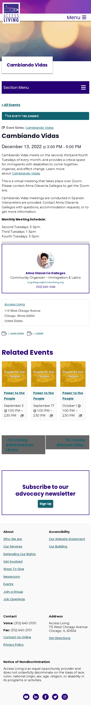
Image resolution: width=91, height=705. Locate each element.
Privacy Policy (13, 645)
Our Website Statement (67, 539)
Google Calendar (17, 333)
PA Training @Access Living (71, 442)
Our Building (58, 546)
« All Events (11, 105)
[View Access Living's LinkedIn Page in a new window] (36, 697)
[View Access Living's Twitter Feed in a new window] (55, 697)
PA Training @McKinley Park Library (19, 445)
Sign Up (45, 504)
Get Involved (12, 561)
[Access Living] (11, 21)
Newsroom (11, 576)
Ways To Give (13, 569)
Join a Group (13, 592)
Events (8, 584)
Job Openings (14, 599)
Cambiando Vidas (26, 173)
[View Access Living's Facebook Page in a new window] (45, 697)
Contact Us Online (17, 637)
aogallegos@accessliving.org (45, 282)
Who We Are (12, 539)
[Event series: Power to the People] (22, 415)
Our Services (12, 546)
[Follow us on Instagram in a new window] (65, 697)
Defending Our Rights (19, 554)
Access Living (14, 304)
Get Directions (59, 638)
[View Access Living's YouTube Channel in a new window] (26, 697)
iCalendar (39, 333)
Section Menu (16, 87)
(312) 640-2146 (45, 287)
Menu (73, 17)
